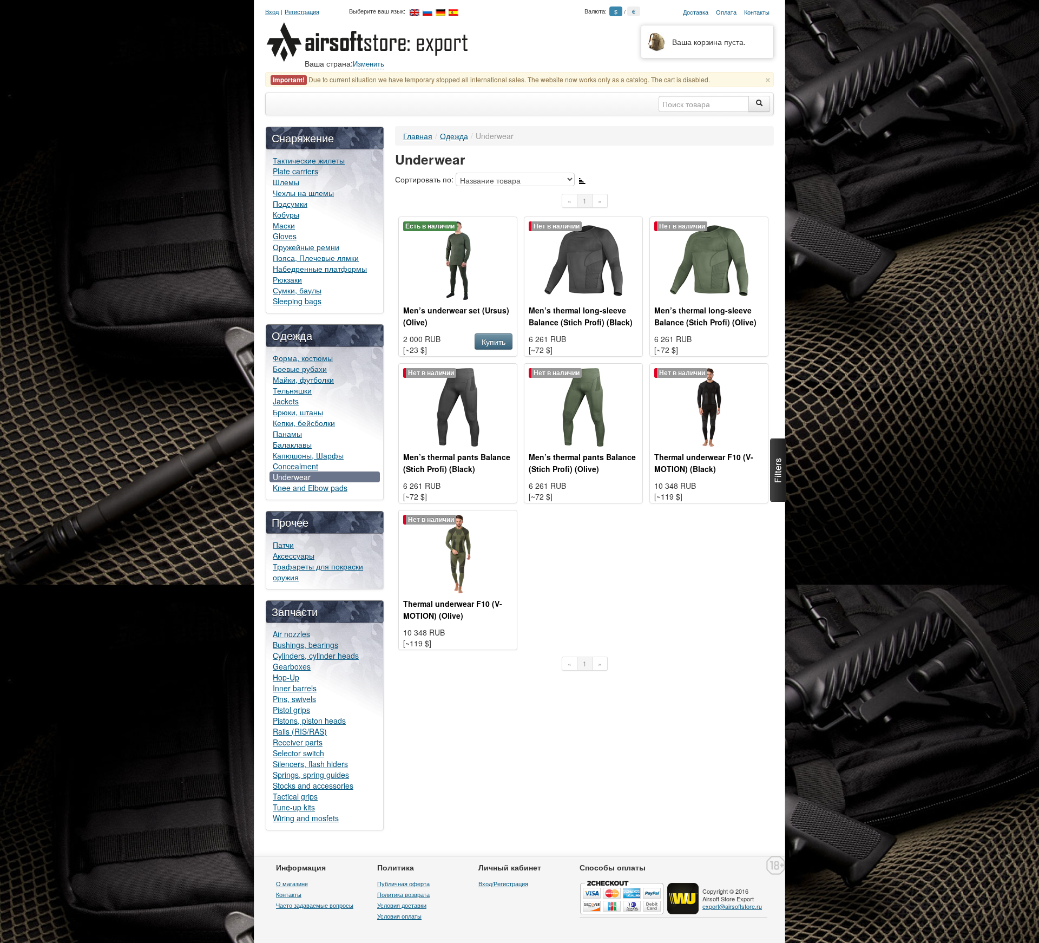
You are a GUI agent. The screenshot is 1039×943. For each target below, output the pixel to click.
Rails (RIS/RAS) (300, 731)
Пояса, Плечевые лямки (316, 257)
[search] (759, 104)
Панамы (287, 433)
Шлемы (286, 181)
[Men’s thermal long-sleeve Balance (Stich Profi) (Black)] (583, 259)
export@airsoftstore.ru (732, 906)
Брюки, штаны (298, 412)
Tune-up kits (294, 807)
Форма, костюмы (303, 357)
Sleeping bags (297, 301)
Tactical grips (295, 796)
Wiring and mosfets (306, 818)
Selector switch (298, 753)
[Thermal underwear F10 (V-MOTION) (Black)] (709, 406)
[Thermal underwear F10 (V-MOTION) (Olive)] (458, 552)
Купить (493, 341)
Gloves (285, 236)
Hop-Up (286, 677)
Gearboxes (292, 666)
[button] (778, 470)
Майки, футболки (303, 379)
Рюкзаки (287, 279)
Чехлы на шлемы (303, 192)
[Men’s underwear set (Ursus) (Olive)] (458, 259)
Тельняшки (292, 390)
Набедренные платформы (320, 268)
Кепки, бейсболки (304, 422)
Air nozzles (291, 633)
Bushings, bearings (305, 644)
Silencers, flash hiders (310, 763)
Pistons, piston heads (309, 720)
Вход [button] (272, 12)
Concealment (295, 466)
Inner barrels (295, 688)
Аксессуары (293, 555)
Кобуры (286, 214)
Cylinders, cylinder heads (316, 655)
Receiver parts (298, 742)
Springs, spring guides (311, 774)
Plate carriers (295, 171)
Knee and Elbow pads (310, 487)
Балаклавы (292, 444)
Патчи (283, 544)
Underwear (292, 477)
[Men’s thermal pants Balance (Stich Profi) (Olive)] (583, 406)
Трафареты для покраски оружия (318, 571)
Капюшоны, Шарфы (308, 455)
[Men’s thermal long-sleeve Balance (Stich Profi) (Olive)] (709, 259)
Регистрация (302, 12)
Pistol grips (291, 709)
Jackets (286, 401)
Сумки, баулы (297, 290)
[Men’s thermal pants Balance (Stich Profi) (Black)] (458, 406)
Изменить (368, 63)
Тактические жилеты (309, 160)
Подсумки (290, 203)
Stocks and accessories (313, 785)
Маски (284, 225)
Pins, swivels (294, 698)
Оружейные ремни (306, 246)
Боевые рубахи (300, 368)
